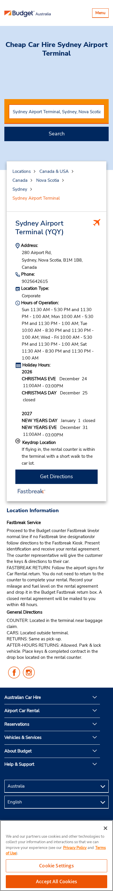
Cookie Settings (56, 865)
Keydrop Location (39, 442)
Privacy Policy (75, 847)
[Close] (105, 828)
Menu (102, 14)
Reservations (16, 724)
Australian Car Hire (22, 697)
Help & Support (19, 764)
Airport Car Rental (21, 711)
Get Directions (56, 476)
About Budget (18, 751)
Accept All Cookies (56, 881)
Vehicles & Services (22, 737)
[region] (56, 855)
